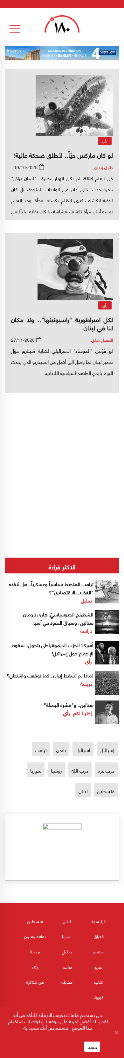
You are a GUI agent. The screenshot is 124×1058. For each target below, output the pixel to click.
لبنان (83, 790)
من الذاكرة (35, 982)
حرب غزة (106, 770)
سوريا (35, 770)
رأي (104, 141)
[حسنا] (116, 1032)
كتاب (98, 982)
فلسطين (105, 790)
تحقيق (98, 951)
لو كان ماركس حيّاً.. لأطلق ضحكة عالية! (63, 155)
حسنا (92, 1046)
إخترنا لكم (82, 712)
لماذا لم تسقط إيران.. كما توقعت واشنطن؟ (50, 675)
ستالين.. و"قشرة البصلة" (68, 704)
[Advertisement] (62, 452)
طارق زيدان (103, 167)
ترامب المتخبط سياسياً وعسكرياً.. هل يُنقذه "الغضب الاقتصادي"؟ (51, 587)
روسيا (56, 770)
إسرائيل (107, 749)
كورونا (98, 997)
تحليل (86, 600)
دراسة (86, 630)
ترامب (41, 749)
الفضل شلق (102, 339)
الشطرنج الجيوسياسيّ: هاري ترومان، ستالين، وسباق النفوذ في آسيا (57, 618)
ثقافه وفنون (35, 936)
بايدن (61, 749)
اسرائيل (83, 749)
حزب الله (80, 770)
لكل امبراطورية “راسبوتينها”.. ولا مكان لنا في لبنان (62, 323)
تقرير (98, 966)
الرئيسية (99, 921)
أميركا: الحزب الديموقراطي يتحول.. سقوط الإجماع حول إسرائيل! (52, 648)
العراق (99, 936)
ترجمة (86, 683)
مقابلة (66, 982)
